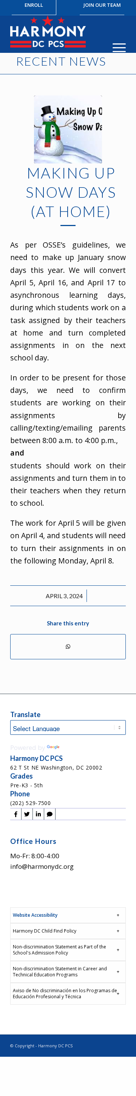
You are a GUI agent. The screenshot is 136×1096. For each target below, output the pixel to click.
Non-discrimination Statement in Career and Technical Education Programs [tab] (60, 971)
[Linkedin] (38, 814)
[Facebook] (15, 814)
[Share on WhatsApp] (68, 646)
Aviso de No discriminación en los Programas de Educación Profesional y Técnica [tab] (65, 993)
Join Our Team (102, 5)
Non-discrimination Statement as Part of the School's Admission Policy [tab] (59, 950)
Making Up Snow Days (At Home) (71, 192)
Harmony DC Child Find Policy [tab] (44, 931)
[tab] (68, 915)
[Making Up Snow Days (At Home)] (68, 129)
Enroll (34, 5)
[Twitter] (27, 814)
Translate (75, 747)
